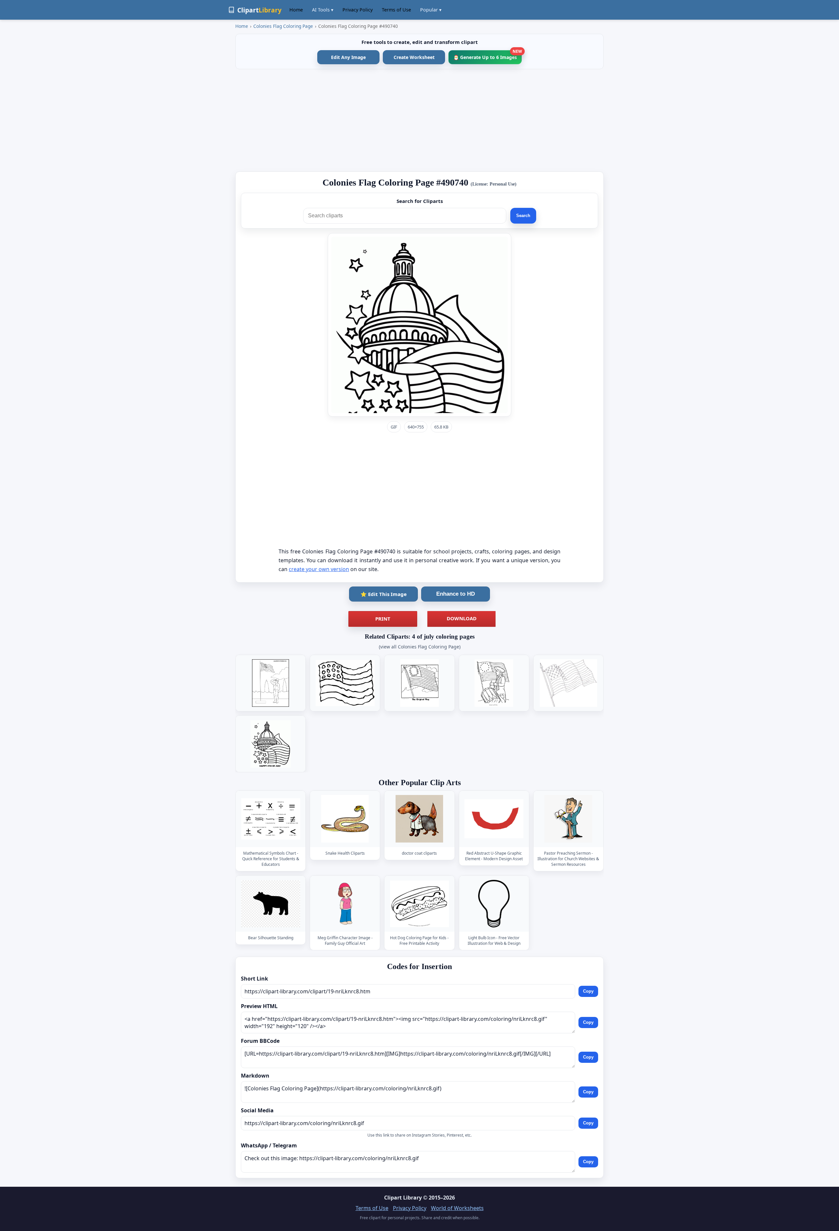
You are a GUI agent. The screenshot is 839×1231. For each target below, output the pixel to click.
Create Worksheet (414, 57)
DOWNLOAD (462, 618)
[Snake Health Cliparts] (345, 819)
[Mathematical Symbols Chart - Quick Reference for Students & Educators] (270, 819)
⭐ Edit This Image (384, 594)
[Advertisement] (419, 120)
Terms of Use (396, 10)
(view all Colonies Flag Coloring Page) (419, 647)
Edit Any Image (348, 57)
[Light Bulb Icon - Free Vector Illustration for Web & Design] (493, 903)
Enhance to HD (455, 594)
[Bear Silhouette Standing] (270, 903)
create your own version (319, 569)
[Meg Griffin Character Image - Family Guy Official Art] (345, 903)
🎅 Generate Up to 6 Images (487, 55)
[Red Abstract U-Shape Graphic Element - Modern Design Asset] (493, 819)
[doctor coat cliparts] (419, 819)
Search (523, 215)
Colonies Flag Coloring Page (283, 26)
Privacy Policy (357, 10)
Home (296, 10)
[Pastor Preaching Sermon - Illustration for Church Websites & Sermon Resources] (568, 819)
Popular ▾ (430, 10)
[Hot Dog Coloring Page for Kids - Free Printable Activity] (419, 903)
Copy (588, 991)
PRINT (382, 618)
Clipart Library (403, 1197)
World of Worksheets (457, 1208)
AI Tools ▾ (322, 10)
